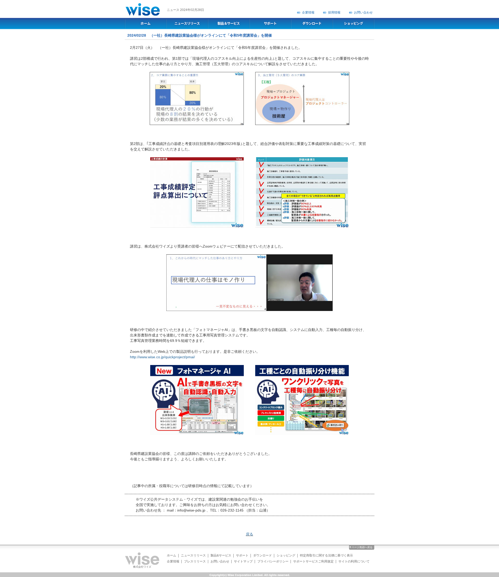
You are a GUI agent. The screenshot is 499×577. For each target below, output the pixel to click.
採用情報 (334, 12)
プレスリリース (195, 561)
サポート (242, 555)
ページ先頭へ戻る (362, 547)
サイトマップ (243, 561)
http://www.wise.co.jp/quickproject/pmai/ (162, 357)
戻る (249, 534)
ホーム (171, 555)
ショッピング (286, 555)
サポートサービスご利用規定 (313, 561)
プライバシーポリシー (272, 561)
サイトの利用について (354, 561)
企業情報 (308, 12)
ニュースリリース (193, 555)
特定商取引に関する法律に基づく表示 (326, 555)
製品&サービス (221, 555)
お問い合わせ (363, 12)
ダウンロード (262, 555)
